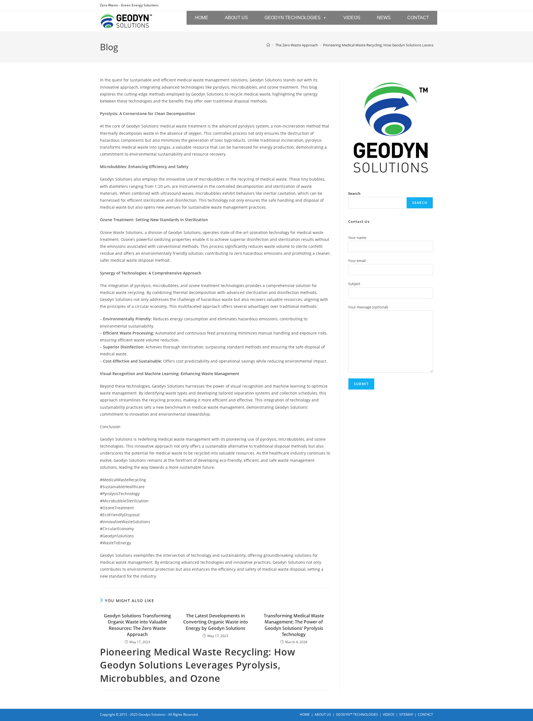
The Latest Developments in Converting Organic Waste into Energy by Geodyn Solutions (215, 622)
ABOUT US (236, 17)
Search (354, 193)
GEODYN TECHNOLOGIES (293, 17)
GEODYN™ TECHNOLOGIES (357, 714)
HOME (201, 17)
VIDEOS (351, 17)
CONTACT (418, 17)
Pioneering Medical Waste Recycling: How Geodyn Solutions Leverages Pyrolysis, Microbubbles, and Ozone (411, 45)
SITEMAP (406, 714)
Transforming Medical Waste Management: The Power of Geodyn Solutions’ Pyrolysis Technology (294, 625)
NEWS (384, 17)
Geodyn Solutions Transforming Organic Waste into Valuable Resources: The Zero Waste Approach (137, 625)
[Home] (268, 45)
